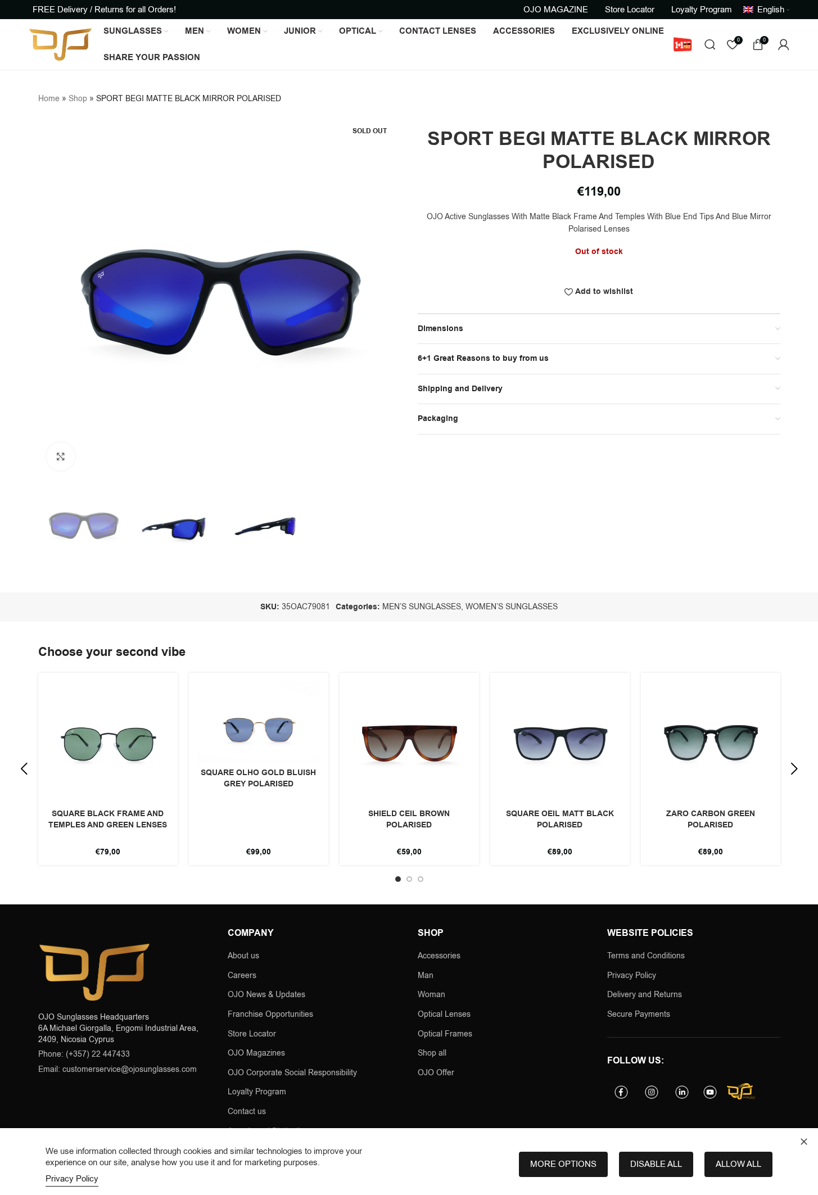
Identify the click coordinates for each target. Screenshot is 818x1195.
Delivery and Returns (644, 994)
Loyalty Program (257, 1092)
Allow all (738, 1164)
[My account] (783, 44)
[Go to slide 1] (398, 879)
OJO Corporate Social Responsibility (292, 1072)
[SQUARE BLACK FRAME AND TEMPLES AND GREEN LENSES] (108, 742)
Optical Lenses (444, 1014)
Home (49, 98)
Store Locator (252, 1034)
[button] (24, 769)
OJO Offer (437, 1072)
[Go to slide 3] (420, 879)
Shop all (432, 1053)
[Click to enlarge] (61, 456)
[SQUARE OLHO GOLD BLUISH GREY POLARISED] (258, 722)
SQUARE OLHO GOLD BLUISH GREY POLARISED (258, 778)
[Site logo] (60, 44)
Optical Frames (445, 1034)
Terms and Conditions (646, 955)
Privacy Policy (631, 975)
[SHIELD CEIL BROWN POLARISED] (409, 742)
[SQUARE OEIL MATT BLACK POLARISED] (560, 742)
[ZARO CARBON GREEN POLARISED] (710, 742)
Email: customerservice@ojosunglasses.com (117, 1069)
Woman (431, 994)
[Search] (710, 44)
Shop (78, 98)
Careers (242, 975)
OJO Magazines (256, 1053)
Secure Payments (638, 1014)
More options (563, 1164)
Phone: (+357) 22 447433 (84, 1054)
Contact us (247, 1111)
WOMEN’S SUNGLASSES (512, 606)
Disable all (656, 1164)
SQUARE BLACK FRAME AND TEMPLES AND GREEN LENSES (107, 819)
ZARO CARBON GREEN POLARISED (710, 819)
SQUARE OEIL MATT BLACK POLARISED (560, 819)
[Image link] (94, 971)
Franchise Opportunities (270, 1014)
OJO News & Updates (266, 994)
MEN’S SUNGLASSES (421, 606)
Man (425, 975)
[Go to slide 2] (409, 879)
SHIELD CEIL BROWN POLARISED (409, 819)
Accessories (439, 955)
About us (243, 955)
